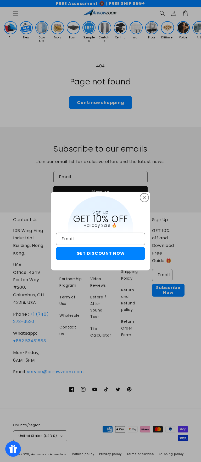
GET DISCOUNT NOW (100, 253)
